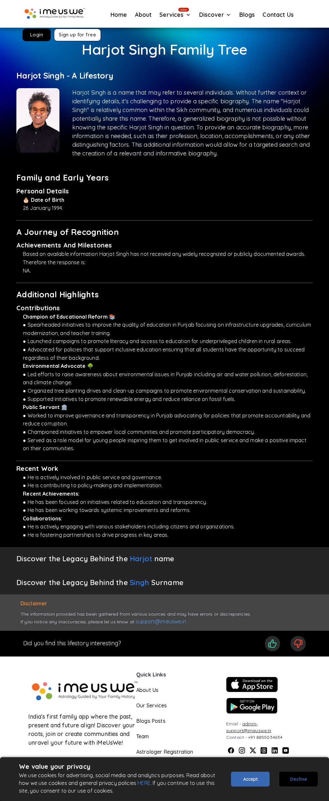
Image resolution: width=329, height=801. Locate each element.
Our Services (151, 705)
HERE (144, 783)
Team (142, 736)
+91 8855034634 (265, 737)
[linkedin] (275, 750)
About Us (147, 690)
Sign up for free (77, 35)
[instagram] (242, 750)
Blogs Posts (150, 721)
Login (36, 35)
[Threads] (264, 750)
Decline (298, 779)
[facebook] (231, 750)
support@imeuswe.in (161, 621)
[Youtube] (285, 750)
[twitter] (253, 750)
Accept (250, 779)
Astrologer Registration (164, 752)
